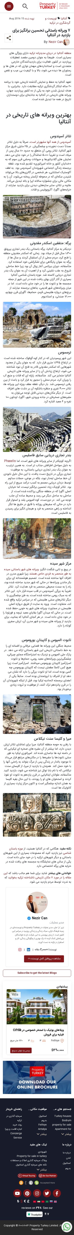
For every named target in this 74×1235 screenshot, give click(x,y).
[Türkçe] (34, 1202)
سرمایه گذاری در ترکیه (14, 1118)
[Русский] (51, 1202)
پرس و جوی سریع (21, 1050)
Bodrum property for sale (61, 1123)
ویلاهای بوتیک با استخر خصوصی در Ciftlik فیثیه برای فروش (38, 1032)
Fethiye (42, 1125)
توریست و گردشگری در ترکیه (57, 20)
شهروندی (42, 1152)
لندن (68, 1158)
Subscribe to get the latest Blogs (37, 973)
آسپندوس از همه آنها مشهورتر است (50, 142)
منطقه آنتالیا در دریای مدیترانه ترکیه (50, 53)
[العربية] (47, 1202)
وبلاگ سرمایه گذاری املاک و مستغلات (28, 1161)
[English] (55, 1202)
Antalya (42, 1129)
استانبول (43, 1116)
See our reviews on (37, 1208)
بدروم (44, 1120)
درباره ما (67, 1153)
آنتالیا (64, 18)
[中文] (42, 1202)
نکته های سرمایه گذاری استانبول (31, 1165)
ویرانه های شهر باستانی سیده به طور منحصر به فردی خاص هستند (37, 571)
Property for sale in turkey (32, 1156)
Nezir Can (56, 42)
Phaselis (10, 461)
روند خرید (17, 1125)
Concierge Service (16, 1135)
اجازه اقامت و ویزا (13, 1129)
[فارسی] (38, 1202)
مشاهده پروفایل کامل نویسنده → (44, 959)
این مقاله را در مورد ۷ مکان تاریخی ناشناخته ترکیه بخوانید (37, 875)
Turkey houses (62, 1116)
